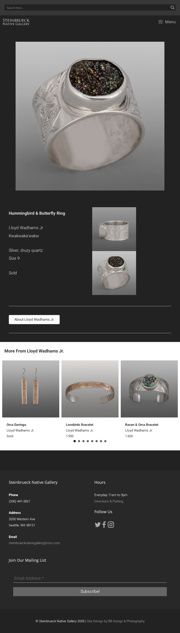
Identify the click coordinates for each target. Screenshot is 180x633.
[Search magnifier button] (172, 7)
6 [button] (96, 441)
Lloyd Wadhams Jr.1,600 (141, 430)
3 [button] (83, 441)
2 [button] (79, 441)
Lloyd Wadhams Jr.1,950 (80, 430)
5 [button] (92, 441)
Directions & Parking (108, 501)
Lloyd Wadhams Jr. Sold (20, 430)
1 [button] (75, 441)
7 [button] (101, 441)
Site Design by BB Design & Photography (116, 621)
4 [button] (88, 441)
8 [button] (105, 441)
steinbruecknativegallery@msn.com (34, 543)
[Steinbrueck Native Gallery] (16, 22)
